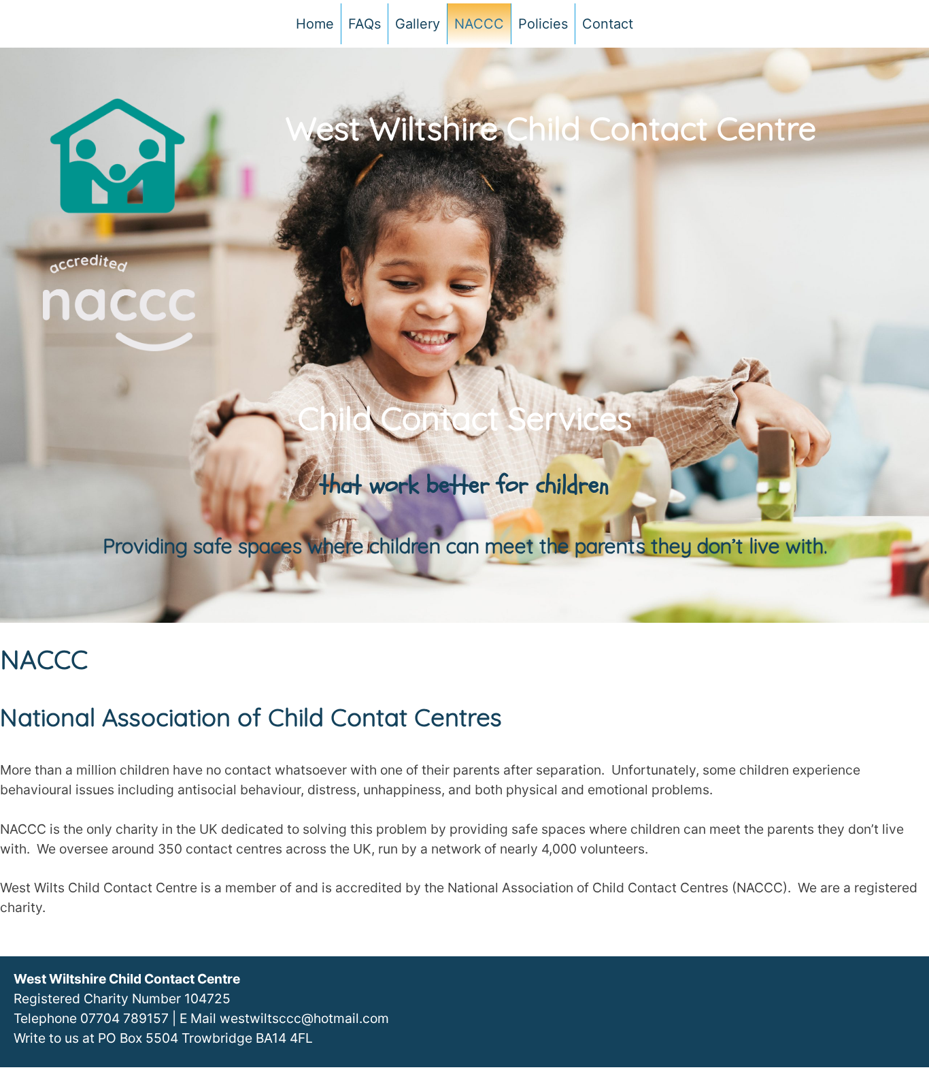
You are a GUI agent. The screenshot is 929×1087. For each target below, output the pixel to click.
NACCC (479, 24)
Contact (607, 24)
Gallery (417, 24)
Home (315, 24)
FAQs (364, 24)
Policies (543, 24)
